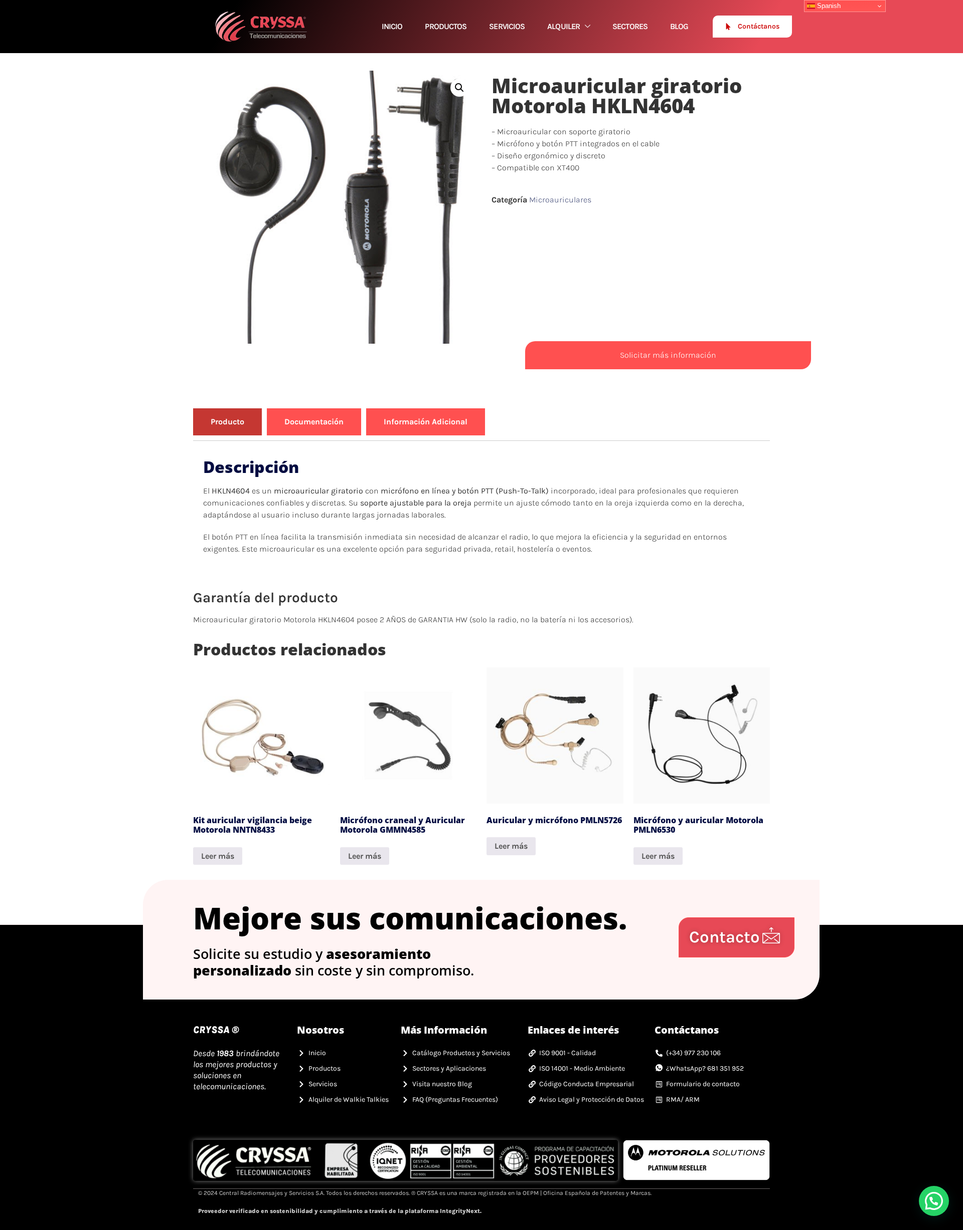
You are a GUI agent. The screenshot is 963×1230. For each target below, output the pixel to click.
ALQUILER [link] (563, 26)
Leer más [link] (217, 856)
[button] (459, 88)
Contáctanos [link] (758, 26)
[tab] (227, 421)
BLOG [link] (679, 26)
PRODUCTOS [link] (445, 26)
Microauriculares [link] (560, 199)
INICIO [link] (392, 26)
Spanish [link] (828, 6)
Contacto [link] (724, 936)
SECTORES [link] (630, 26)
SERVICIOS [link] (507, 26)
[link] (261, 27)
